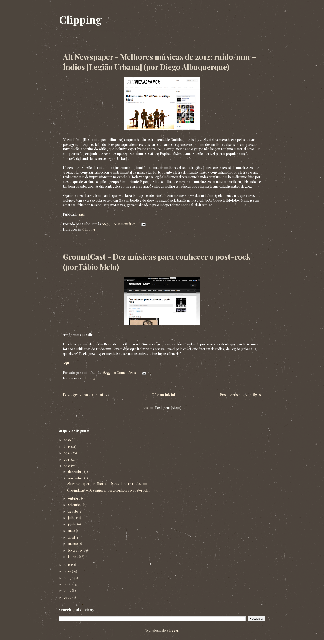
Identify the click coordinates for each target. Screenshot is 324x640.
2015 (67, 446)
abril (72, 537)
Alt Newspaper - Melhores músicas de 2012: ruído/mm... (108, 484)
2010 (68, 571)
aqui (81, 214)
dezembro (76, 471)
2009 (68, 578)
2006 (68, 597)
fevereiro (75, 550)
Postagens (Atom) (168, 407)
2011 (67, 564)
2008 (68, 584)
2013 (67, 459)
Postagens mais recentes (85, 394)
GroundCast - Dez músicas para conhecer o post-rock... (108, 490)
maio (72, 531)
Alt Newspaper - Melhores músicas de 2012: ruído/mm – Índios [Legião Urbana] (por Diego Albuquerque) (159, 61)
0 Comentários (125, 224)
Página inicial (163, 394)
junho (72, 524)
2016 (68, 440)
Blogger (172, 630)
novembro (76, 478)
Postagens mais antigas (240, 394)
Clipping (80, 19)
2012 (67, 466)
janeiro (73, 556)
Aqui (66, 363)
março (73, 543)
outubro (74, 498)
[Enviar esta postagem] (143, 224)
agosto (73, 511)
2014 (67, 453)
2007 (68, 590)
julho (72, 518)
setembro (75, 504)
